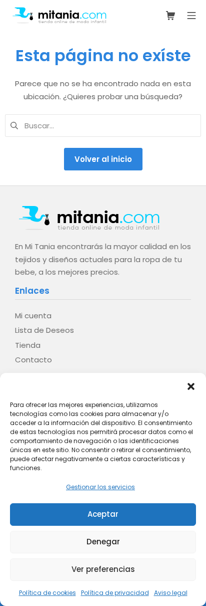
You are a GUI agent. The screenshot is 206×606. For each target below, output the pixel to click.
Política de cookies (47, 592)
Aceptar (103, 514)
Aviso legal (171, 592)
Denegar (103, 541)
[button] (191, 385)
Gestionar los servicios (100, 487)
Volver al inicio (103, 159)
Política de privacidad (115, 592)
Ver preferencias (103, 569)
